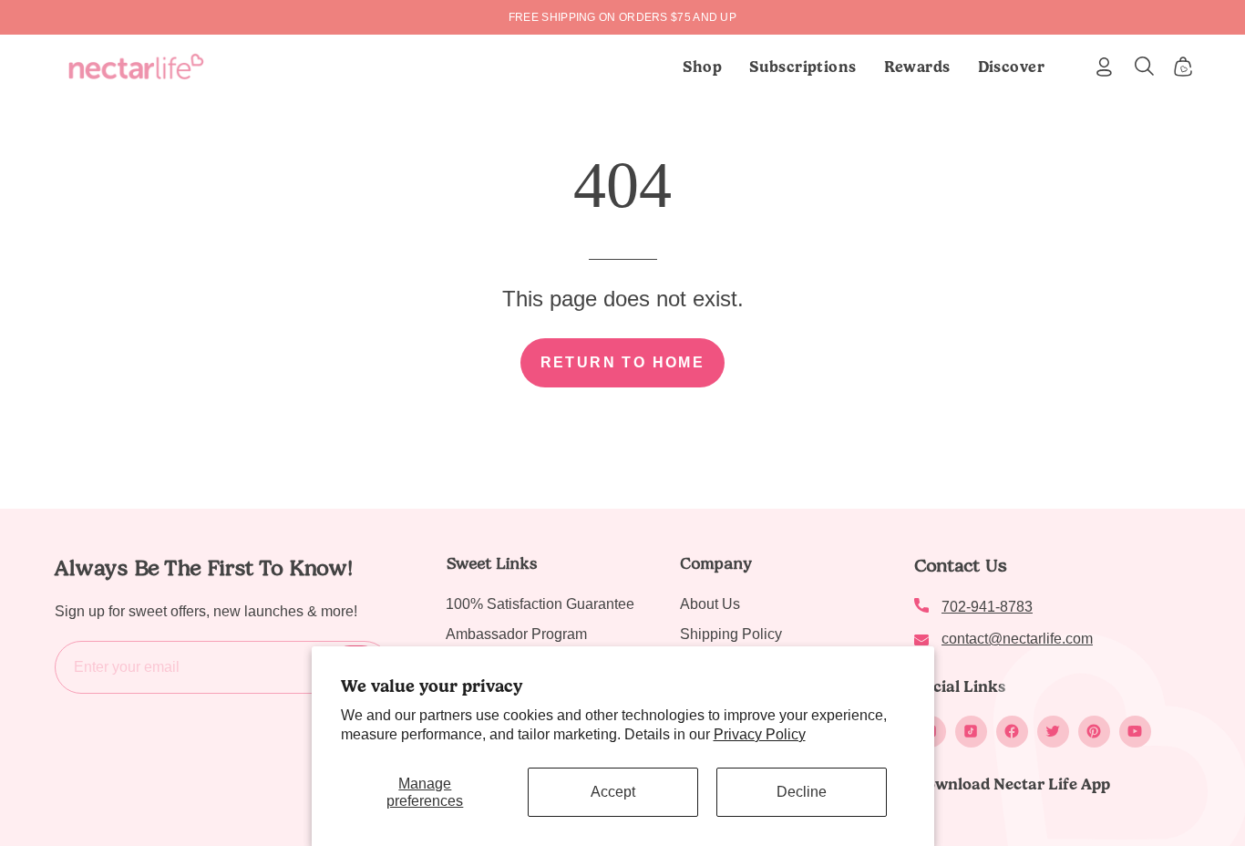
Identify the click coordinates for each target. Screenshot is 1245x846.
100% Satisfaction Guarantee (540, 604)
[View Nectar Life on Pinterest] (1094, 732)
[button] (803, 66)
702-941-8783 (987, 606)
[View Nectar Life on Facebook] (1012, 732)
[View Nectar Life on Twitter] (1053, 732)
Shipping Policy (731, 634)
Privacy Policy (760, 734)
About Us (710, 604)
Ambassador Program (516, 634)
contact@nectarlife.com (1017, 638)
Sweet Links (491, 563)
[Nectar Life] (136, 66)
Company (716, 563)
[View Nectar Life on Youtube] (1135, 732)
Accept (613, 792)
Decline (802, 792)
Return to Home (622, 362)
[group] (622, 17)
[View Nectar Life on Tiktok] (971, 732)
